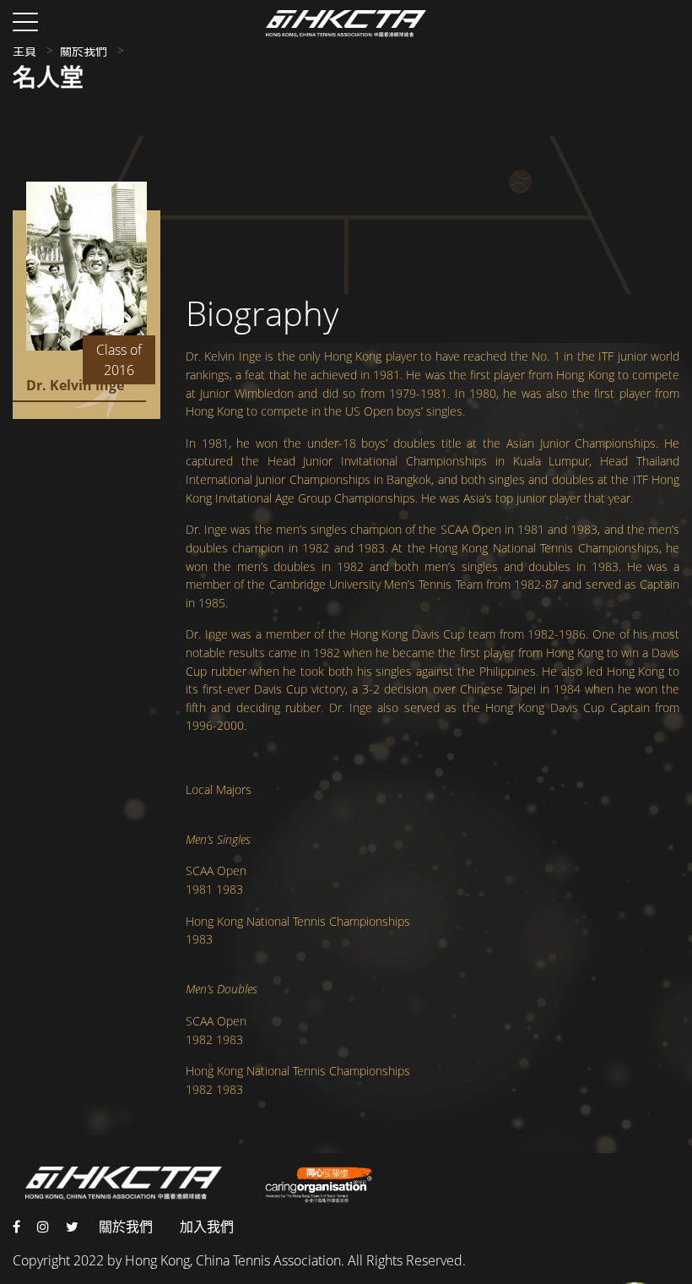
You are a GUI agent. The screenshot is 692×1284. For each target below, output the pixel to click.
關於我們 (83, 50)
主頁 (24, 50)
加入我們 (207, 1226)
